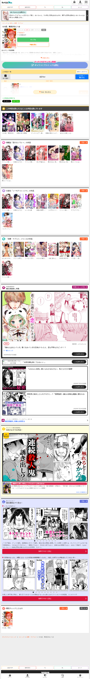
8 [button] (55, 540)
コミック (4, 23)
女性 (10, 23)
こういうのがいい (9, 506)
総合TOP (10, 7)
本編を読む (33, 44)
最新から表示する (82, 71)
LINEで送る (16, 101)
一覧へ (83, 142)
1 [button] (34, 540)
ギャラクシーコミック (9, 637)
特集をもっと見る (79, 287)
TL (45, 7)
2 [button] (37, 540)
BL (62, 7)
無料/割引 (27, 7)
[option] (18, 524)
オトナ (80, 7)
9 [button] (56, 592)
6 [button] (49, 540)
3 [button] (40, 540)
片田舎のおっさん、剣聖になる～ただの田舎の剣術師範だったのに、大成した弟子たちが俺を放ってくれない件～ (40, 557)
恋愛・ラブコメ (18, 23)
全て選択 (5, 78)
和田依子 (22, 33)
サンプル (33, 39)
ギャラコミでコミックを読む (46, 65)
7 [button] (52, 540)
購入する (82, 76)
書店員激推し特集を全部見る (18, 420)
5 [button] (46, 540)
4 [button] (43, 540)
